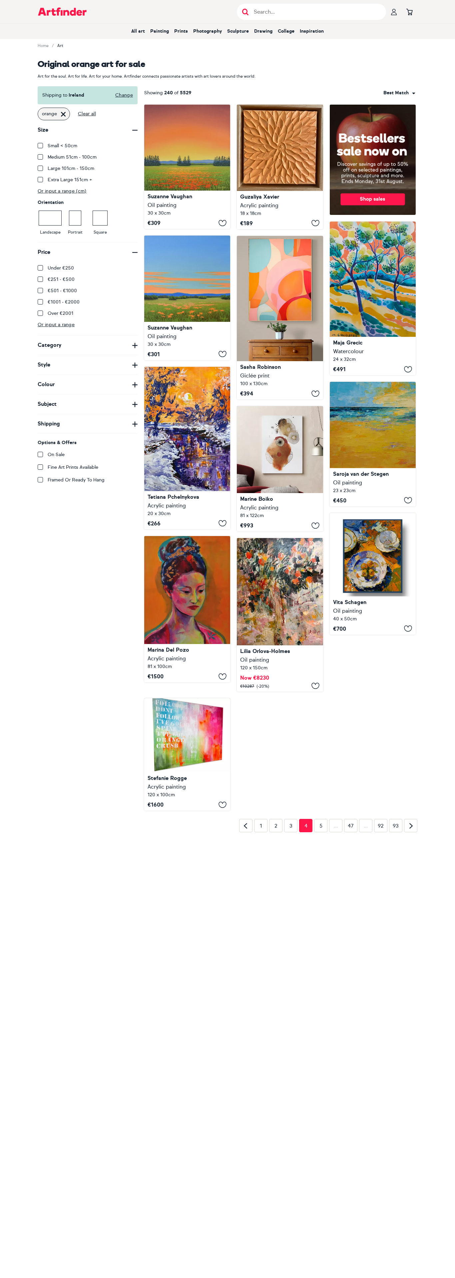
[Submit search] (245, 12)
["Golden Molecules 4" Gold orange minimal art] (280, 468)
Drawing (263, 31)
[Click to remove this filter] (63, 114)
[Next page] (410, 921)
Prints (181, 31)
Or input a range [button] (56, 324)
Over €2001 (60, 313)
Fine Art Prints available (73, 467)
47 (351, 922)
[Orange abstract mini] (280, 167)
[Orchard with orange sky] (373, 298)
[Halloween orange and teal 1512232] (280, 318)
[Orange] (187, 609)
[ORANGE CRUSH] (187, 745)
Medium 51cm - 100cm (72, 157)
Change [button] (124, 95)
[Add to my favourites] (222, 223)
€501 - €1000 (62, 291)
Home (43, 45)
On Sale (56, 454)
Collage (286, 31)
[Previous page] (245, 921)
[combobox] (399, 93)
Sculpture (238, 31)
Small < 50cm (62, 146)
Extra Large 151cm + (70, 180)
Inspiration (312, 31)
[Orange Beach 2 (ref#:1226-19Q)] (373, 444)
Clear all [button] (87, 114)
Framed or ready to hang (76, 480)
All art (138, 31)
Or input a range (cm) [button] (62, 191)
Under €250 (61, 268)
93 (396, 922)
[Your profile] (394, 11)
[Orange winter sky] (187, 448)
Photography (207, 31)
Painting (159, 31)
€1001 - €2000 (64, 302)
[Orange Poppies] (187, 298)
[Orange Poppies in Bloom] (187, 167)
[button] (399, 93)
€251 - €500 (61, 279)
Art (60, 45)
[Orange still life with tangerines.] (373, 574)
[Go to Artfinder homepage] (62, 11)
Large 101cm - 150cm (71, 168)
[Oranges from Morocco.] (280, 615)
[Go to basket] (409, 11)
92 (381, 922)
